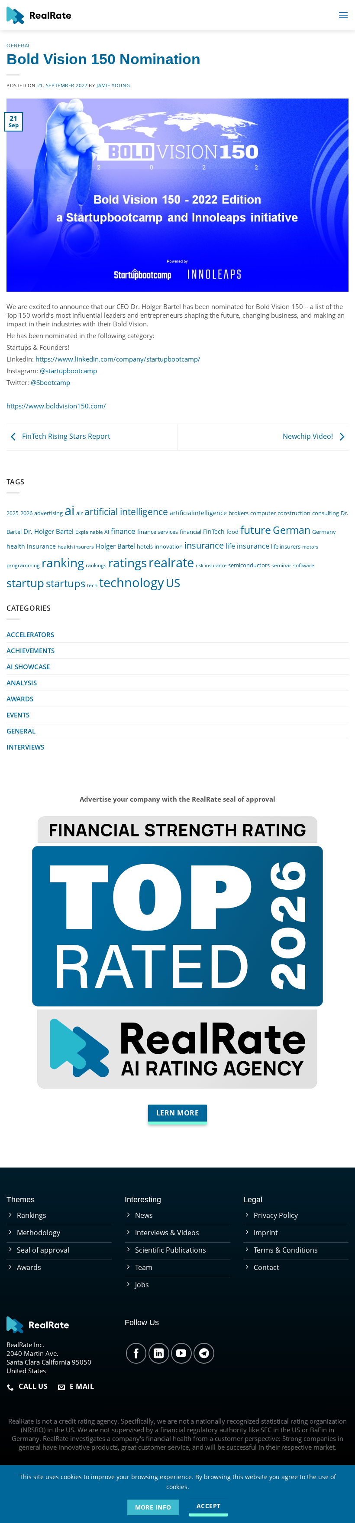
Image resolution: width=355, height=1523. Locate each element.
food (232, 532)
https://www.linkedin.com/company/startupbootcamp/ (118, 359)
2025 (12, 513)
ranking (63, 562)
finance (123, 531)
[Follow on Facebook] (136, 1353)
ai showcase (28, 666)
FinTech (214, 531)
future (255, 529)
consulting (325, 513)
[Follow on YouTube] (181, 1353)
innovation (169, 546)
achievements (30, 650)
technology (131, 582)
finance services (157, 532)
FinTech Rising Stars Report (65, 436)
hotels (145, 546)
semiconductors (249, 565)
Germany (324, 532)
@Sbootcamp (50, 382)
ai (69, 510)
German (291, 530)
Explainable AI (92, 531)
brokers (238, 513)
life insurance (247, 546)
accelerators (30, 634)
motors (310, 547)
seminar (281, 565)
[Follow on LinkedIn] (158, 1353)
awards (19, 698)
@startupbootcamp (68, 370)
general (18, 45)
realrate (171, 562)
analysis (21, 682)
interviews (25, 747)
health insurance (31, 546)
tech (92, 585)
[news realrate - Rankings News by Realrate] (38, 15)
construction (294, 513)
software (303, 565)
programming (23, 565)
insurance (204, 545)
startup (25, 583)
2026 (26, 513)
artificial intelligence (126, 511)
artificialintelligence (198, 513)
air (79, 513)
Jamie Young (113, 85)
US (173, 583)
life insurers (285, 546)
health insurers (76, 546)
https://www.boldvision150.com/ (56, 405)
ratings (127, 562)
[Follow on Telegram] (204, 1353)
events (17, 715)
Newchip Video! (309, 436)
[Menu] (343, 15)
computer (263, 513)
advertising (48, 513)
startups (65, 583)
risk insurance (211, 565)
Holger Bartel (115, 546)
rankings (96, 565)
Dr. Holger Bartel (48, 531)
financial (190, 532)
